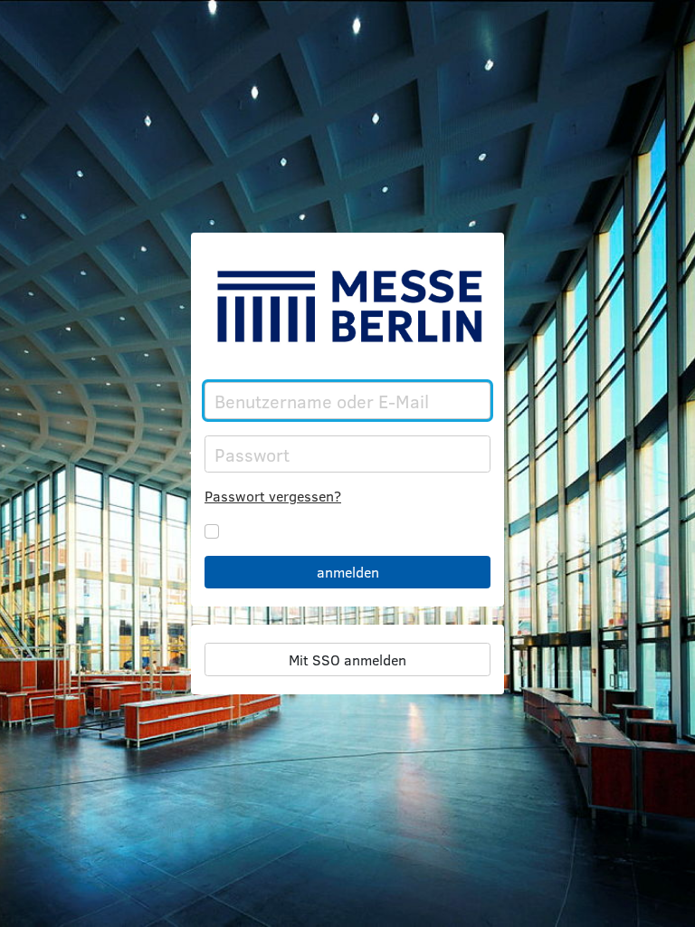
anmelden (348, 571)
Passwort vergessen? (273, 495)
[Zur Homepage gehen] (347, 306)
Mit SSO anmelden (347, 659)
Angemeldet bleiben (289, 530)
